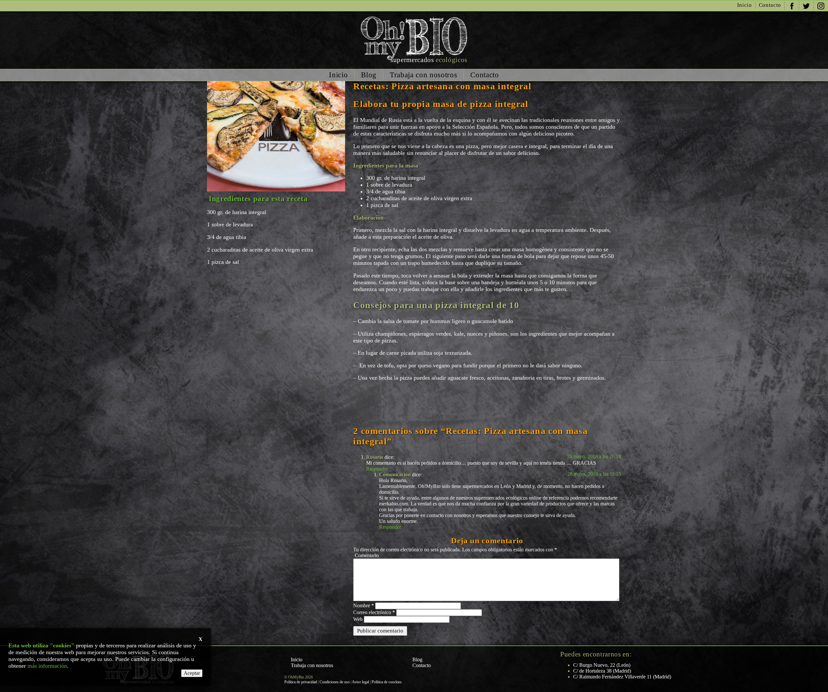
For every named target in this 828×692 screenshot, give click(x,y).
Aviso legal (360, 682)
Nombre (363, 605)
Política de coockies (387, 682)
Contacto (770, 5)
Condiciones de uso (335, 682)
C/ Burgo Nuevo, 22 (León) (601, 665)
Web (358, 619)
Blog (368, 75)
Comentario (367, 555)
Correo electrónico (374, 612)
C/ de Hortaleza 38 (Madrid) (602, 671)
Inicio (744, 5)
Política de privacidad (300, 682)
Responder (377, 468)
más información (47, 666)
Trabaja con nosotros (423, 75)
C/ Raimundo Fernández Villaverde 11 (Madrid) (622, 676)
